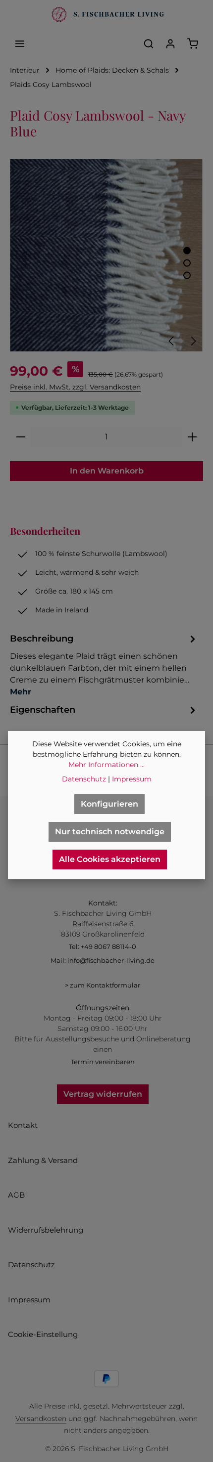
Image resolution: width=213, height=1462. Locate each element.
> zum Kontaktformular (102, 985)
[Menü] (20, 43)
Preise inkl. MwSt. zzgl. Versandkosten (75, 387)
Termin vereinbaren (103, 1062)
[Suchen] (149, 43)
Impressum (29, 1299)
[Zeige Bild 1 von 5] (187, 251)
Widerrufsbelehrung (45, 1230)
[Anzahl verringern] (20, 437)
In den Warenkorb (107, 470)
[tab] (104, 664)
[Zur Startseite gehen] (106, 14)
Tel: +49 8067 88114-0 (102, 946)
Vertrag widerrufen (102, 1094)
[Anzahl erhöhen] (192, 437)
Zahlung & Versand (43, 1160)
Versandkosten (40, 1418)
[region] (106, 255)
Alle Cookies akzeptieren (109, 859)
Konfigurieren (109, 804)
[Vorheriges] (171, 341)
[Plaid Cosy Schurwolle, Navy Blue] (106, 255)
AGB (16, 1195)
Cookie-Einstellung (43, 1334)
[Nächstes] (192, 341)
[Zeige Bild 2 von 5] (187, 263)
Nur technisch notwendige (109, 831)
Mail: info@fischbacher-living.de (103, 960)
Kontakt (23, 1125)
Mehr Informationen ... (106, 764)
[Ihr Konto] (170, 43)
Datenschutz (31, 1264)
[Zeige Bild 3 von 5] (187, 275)
